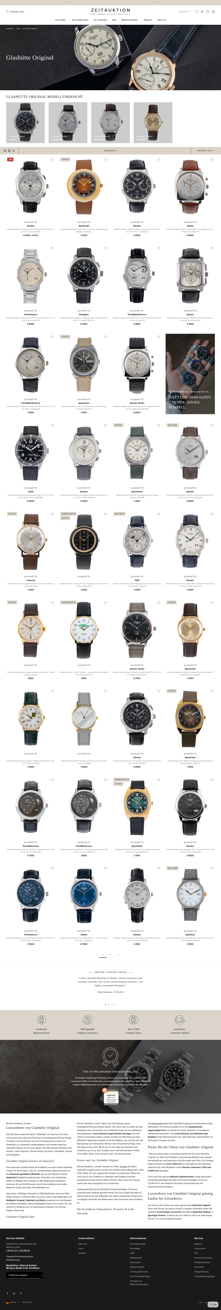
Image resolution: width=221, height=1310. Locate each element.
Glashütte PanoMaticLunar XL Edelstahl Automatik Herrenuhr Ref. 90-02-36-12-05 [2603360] (30, 850)
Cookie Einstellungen (140, 1276)
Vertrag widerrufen (139, 1271)
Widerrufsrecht (137, 1267)
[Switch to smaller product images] (9, 150)
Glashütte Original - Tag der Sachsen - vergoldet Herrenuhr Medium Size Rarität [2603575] (84, 673)
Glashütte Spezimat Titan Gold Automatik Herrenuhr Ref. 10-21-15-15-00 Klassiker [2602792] (190, 939)
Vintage (123, 1166)
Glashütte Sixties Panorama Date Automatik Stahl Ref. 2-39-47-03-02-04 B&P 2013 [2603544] (137, 673)
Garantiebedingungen (204, 1276)
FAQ (196, 1253)
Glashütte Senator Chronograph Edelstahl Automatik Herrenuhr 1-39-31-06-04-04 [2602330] (190, 319)
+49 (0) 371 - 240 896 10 (18, 1250)
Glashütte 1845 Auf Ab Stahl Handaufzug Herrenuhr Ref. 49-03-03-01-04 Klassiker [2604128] (137, 585)
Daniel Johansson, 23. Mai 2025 (110, 992)
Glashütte (30, 222)
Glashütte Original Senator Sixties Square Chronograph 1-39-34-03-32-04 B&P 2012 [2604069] (137, 407)
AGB (132, 1253)
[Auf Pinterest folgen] (20, 1293)
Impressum (135, 1262)
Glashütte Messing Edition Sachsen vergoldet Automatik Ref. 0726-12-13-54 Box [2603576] (31, 762)
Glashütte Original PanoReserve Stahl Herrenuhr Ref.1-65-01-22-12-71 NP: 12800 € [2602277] (30, 319)
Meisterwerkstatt (129, 20)
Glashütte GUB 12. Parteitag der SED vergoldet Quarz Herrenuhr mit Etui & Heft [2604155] (83, 585)
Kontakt (82, 1253)
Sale (114, 20)
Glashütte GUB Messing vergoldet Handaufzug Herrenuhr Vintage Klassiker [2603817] (30, 673)
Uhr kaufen (60, 20)
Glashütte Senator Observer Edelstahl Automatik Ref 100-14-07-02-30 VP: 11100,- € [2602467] (137, 230)
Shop (18, 28)
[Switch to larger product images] (5, 150)
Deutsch (184, 12)
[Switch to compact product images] (14, 150)
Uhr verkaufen (100, 20)
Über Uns (161, 20)
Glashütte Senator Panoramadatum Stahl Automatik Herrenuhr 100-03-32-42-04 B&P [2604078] (190, 585)
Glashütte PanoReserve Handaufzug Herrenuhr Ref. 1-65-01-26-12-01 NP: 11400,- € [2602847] (30, 939)
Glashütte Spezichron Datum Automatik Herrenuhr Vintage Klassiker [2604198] (137, 496)
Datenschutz (136, 1257)
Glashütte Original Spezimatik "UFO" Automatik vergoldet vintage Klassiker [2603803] (84, 230)
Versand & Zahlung (203, 1257)
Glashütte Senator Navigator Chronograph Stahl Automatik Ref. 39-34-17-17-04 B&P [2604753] (84, 319)
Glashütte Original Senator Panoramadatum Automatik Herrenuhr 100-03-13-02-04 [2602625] (137, 939)
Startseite (10, 28)
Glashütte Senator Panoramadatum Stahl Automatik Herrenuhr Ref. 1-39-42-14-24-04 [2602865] (190, 850)
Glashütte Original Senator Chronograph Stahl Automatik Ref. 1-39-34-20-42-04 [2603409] (137, 762)
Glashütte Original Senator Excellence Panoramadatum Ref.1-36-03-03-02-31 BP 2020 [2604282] (190, 496)
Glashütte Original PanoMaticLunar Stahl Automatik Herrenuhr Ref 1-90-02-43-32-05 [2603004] (84, 850)
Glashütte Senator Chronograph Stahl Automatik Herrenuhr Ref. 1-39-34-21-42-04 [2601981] (31, 230)
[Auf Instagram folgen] (14, 1293)
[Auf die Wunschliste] (52, 160)
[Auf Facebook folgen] (7, 1293)
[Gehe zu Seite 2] (118, 955)
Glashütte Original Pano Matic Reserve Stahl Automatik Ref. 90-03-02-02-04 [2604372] (137, 319)
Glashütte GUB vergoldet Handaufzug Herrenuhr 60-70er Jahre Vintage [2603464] (84, 762)
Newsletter (135, 1248)
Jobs (81, 1248)
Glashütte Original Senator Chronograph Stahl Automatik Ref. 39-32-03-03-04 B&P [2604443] (83, 496)
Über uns (83, 1244)
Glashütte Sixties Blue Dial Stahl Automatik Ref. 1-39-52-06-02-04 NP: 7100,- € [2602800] (84, 939)
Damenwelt (157, 1123)
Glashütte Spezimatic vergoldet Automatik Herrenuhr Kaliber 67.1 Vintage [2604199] (30, 585)
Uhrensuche (200, 1248)
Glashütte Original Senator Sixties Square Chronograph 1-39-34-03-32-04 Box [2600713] (190, 230)
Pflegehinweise (201, 1271)
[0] (196, 11)
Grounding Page (138, 1244)
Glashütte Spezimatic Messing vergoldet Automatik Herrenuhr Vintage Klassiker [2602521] (190, 762)
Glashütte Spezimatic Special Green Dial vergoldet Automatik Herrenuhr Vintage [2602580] (137, 850)
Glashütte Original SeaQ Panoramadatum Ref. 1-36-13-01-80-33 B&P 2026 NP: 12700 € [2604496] (31, 496)
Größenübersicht (202, 1262)
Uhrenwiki (199, 1267)
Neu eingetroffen (80, 20)
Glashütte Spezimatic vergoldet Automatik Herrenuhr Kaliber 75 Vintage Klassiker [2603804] (190, 673)
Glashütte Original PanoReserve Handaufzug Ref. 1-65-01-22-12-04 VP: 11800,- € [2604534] (30, 407)
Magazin (148, 20)
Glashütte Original (30, 28)
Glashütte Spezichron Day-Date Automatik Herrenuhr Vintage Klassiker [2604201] (84, 407)
